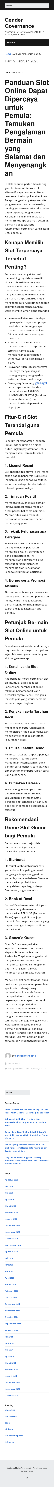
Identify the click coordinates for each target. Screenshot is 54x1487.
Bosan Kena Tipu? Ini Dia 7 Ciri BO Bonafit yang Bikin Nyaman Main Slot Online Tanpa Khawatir (26, 1135)
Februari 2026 (11, 1212)
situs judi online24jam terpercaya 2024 (27, 1068)
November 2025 (12, 1232)
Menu (12, 42)
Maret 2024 (10, 1363)
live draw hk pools (14, 1435)
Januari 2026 (11, 1219)
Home (8, 53)
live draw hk (11, 1416)
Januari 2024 (11, 1376)
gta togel (41, 383)
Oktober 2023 (11, 1395)
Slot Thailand (14, 1063)
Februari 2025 (11, 1291)
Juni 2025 (9, 1264)
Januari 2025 (11, 1297)
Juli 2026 (9, 1186)
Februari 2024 (11, 1369)
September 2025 (13, 1245)
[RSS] (27, 1478)
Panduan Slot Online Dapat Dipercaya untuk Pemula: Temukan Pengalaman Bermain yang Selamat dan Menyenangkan (27, 127)
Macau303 (10, 1410)
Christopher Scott (25, 1055)
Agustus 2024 (11, 1330)
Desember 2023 (12, 1382)
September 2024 (13, 1323)
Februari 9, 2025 (14, 72)
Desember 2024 (12, 1304)
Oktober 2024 (11, 1317)
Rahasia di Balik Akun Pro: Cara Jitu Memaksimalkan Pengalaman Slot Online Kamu (25, 1122)
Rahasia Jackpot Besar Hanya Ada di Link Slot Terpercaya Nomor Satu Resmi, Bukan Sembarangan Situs (26, 1147)
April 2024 (9, 1356)
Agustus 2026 (11, 1179)
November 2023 (12, 1389)
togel (7, 1422)
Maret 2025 (10, 1284)
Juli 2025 (9, 1258)
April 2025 (9, 1278)
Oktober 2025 (11, 1238)
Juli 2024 (9, 1336)
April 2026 (9, 1199)
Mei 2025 (9, 1271)
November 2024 (12, 1310)
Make (17, 1468)
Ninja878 (9, 1429)
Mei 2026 (9, 1192)
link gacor (10, 1442)
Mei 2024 (9, 1349)
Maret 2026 (10, 1206)
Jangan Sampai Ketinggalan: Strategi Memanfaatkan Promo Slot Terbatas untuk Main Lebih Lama (27, 1160)
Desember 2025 (12, 1225)
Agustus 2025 (11, 1251)
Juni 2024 (9, 1343)
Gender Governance (19, 22)
